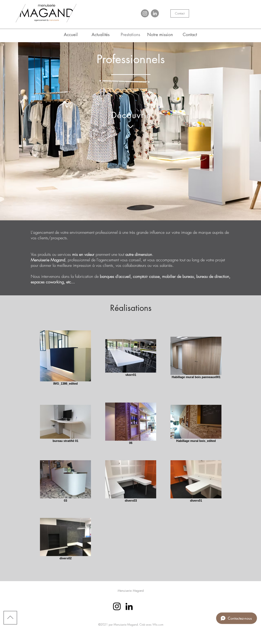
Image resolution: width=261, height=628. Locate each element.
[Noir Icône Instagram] (117, 606)
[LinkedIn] (129, 606)
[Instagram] (145, 13)
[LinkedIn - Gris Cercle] (155, 13)
